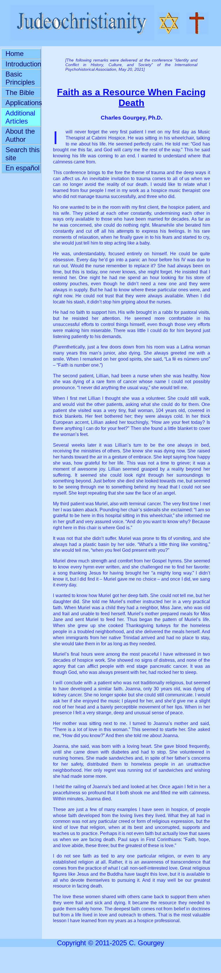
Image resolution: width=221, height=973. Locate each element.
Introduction (23, 64)
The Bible (19, 92)
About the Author (20, 135)
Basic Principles (20, 78)
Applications (23, 103)
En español (22, 168)
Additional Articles (20, 117)
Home (14, 53)
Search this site (22, 154)
